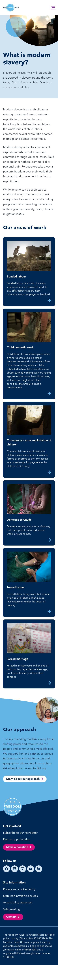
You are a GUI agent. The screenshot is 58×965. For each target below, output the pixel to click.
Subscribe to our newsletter (20, 832)
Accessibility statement (17, 902)
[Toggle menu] (53, 7)
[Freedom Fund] (11, 7)
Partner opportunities (16, 839)
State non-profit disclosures (20, 896)
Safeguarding (11, 909)
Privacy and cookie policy (19, 889)
